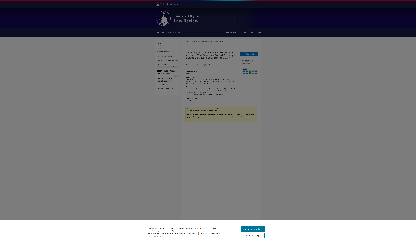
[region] (208, 232)
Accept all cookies (252, 229)
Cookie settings (192, 233)
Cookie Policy (158, 236)
